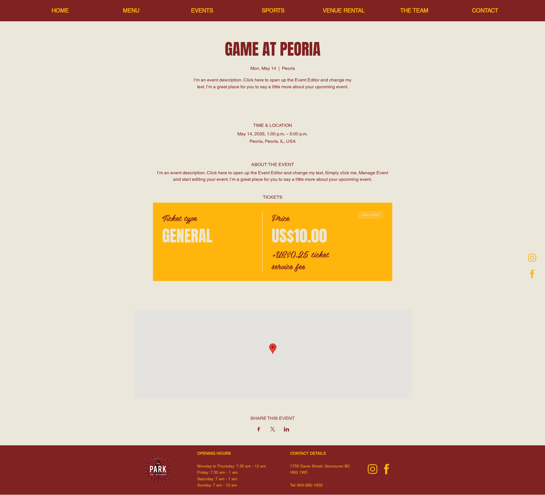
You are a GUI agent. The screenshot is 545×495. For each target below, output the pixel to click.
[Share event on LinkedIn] (286, 429)
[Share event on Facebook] (258, 429)
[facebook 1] (532, 273)
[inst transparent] (532, 257)
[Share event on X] (272, 429)
